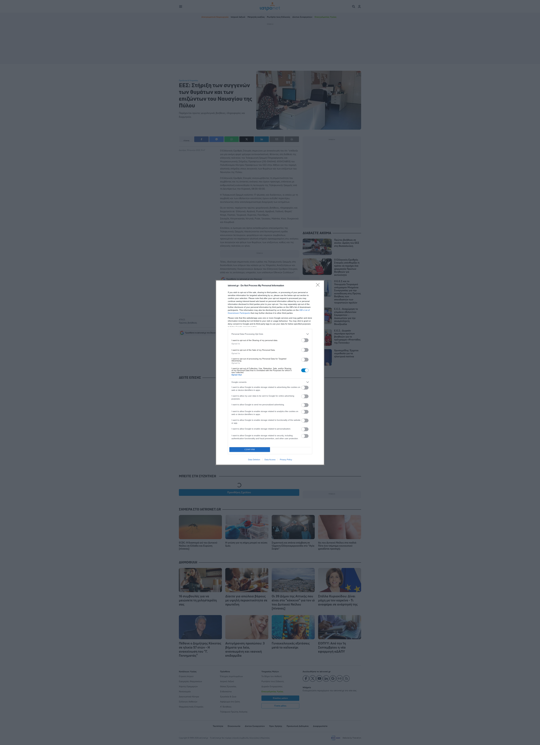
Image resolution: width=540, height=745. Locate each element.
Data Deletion (254, 459)
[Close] (318, 285)
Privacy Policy (286, 459)
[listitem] (270, 334)
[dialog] (270, 372)
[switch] (305, 340)
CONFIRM (250, 449)
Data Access (270, 459)
